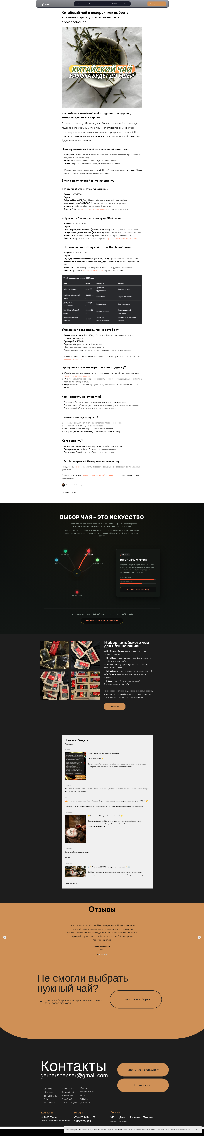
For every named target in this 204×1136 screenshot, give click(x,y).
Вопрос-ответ (87, 1092)
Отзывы (84, 1099)
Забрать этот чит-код (138, 590)
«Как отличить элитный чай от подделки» (99, 475)
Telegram (148, 1117)
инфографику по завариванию (94, 209)
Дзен (122, 1117)
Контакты (114, 3)
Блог (103, 3)
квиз (77, 466)
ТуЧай (44, 4)
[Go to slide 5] (104, 954)
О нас (79, 3)
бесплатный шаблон (73, 359)
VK (112, 1117)
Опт (125, 3)
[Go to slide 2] (99, 954)
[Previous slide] (4, 937)
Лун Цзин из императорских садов (122, 238)
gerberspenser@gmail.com (74, 1075)
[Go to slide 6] (106, 954)
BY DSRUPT (113, 1121)
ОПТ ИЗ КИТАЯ (123, 1121)
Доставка (85, 1102)
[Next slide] (199, 937)
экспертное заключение (92, 270)
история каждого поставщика (77, 375)
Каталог (91, 3)
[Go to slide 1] (97, 954)
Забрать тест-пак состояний (102, 621)
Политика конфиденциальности (55, 1120)
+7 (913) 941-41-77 (84, 1117)
